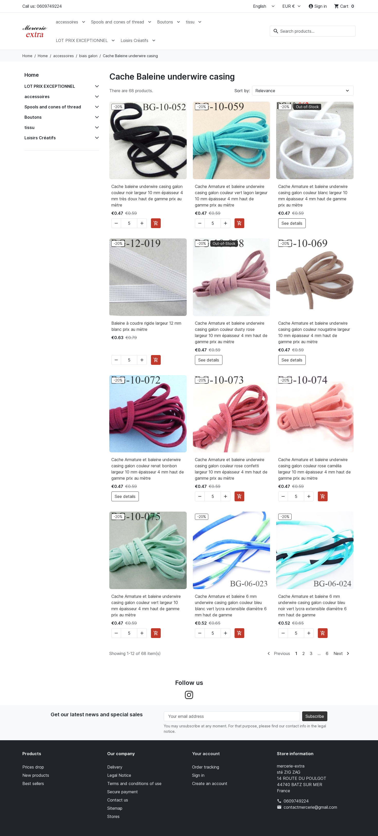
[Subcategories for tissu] (96, 127)
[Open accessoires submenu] (83, 22)
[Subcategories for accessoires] (96, 96)
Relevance (265, 90)
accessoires (67, 21)
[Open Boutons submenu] (178, 22)
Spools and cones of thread (117, 21)
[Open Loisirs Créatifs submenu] (153, 40)
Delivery (114, 767)
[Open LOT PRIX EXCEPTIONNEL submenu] (113, 40)
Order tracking (205, 767)
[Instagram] (189, 694)
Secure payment (122, 791)
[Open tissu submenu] (199, 22)
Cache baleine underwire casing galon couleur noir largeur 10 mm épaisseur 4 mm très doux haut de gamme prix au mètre (147, 196)
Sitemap (114, 808)
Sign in (198, 775)
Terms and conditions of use (134, 783)
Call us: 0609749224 (42, 6)
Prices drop (33, 767)
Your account (206, 753)
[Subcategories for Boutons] (96, 117)
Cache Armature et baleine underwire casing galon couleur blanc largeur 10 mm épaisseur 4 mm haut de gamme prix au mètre (313, 196)
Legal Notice (119, 775)
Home (31, 75)
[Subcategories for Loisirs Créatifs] (96, 138)
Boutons (165, 21)
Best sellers (33, 783)
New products (35, 775)
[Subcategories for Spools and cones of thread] (96, 107)
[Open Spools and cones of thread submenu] (149, 22)
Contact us (117, 800)
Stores (113, 816)
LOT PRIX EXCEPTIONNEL (82, 40)
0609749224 (296, 801)
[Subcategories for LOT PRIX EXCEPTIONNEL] (96, 86)
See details (292, 223)
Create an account (209, 783)
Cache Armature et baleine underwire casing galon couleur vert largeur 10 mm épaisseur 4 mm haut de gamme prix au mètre (146, 605)
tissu (190, 21)
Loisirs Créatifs (134, 40)
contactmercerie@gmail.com (310, 807)
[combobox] (313, 31)
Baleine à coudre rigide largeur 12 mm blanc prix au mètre (146, 326)
